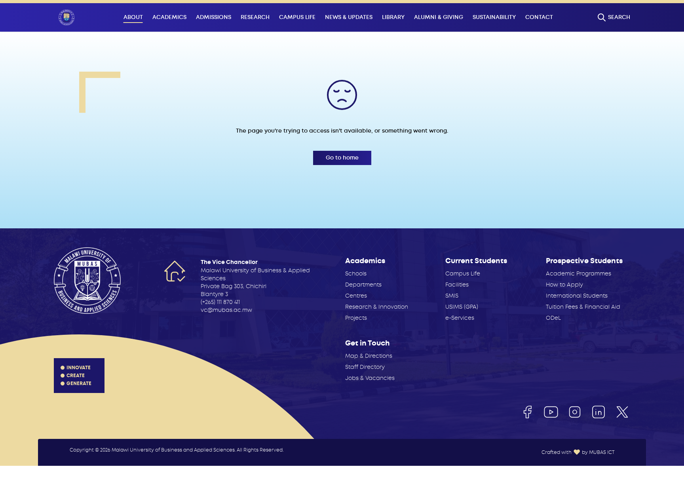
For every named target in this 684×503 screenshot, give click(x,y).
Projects (356, 317)
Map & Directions (368, 355)
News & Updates (348, 17)
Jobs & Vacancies (370, 378)
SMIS (451, 295)
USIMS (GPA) (461, 306)
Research (255, 17)
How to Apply (564, 284)
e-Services (459, 317)
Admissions (213, 17)
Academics (169, 17)
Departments (363, 284)
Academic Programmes (578, 273)
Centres (356, 295)
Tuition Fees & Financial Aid (583, 306)
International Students (577, 295)
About (133, 17)
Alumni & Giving (438, 17)
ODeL (553, 317)
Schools (356, 273)
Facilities (457, 284)
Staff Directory (365, 366)
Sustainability (494, 17)
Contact (539, 17)
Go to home (342, 157)
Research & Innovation (376, 306)
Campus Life (297, 17)
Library (393, 17)
